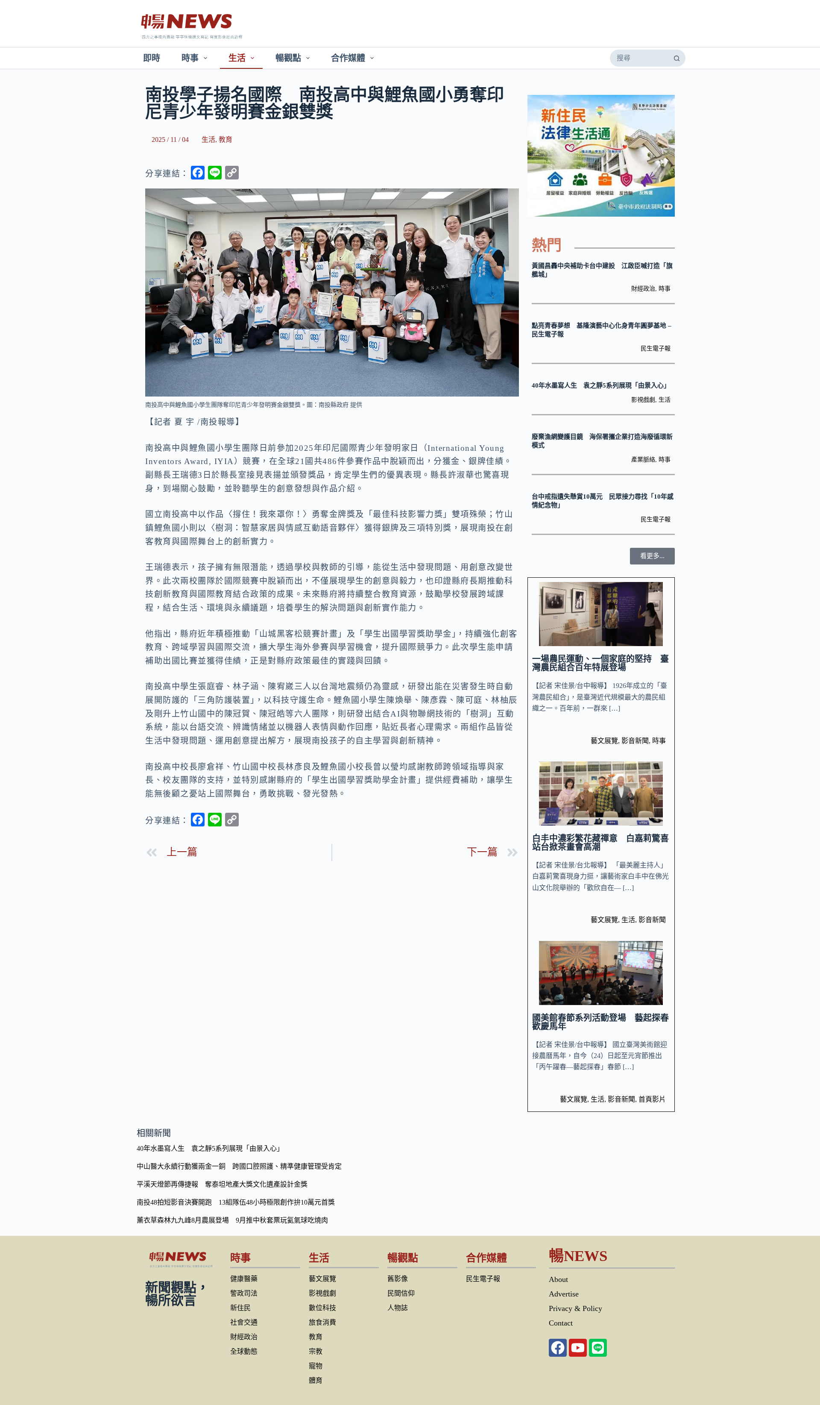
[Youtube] (578, 1348)
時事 (190, 58)
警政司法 (244, 1293)
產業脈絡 (643, 459)
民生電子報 (656, 348)
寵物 (315, 1366)
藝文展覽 (604, 740)
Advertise (564, 1294)
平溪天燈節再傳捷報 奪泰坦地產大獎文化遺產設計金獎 (222, 1184)
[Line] (598, 1348)
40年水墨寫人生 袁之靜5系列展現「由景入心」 (601, 385)
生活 (237, 58)
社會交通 (244, 1322)
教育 (225, 139)
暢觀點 (288, 58)
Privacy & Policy (575, 1308)
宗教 (315, 1351)
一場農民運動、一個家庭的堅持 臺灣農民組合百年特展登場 (600, 663)
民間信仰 (401, 1293)
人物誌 (397, 1307)
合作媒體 (348, 58)
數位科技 (322, 1307)
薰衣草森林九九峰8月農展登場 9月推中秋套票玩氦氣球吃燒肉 (232, 1220)
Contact (561, 1323)
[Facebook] (558, 1348)
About (558, 1279)
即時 (151, 58)
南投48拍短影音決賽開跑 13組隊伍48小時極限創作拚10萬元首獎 (236, 1202)
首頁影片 (652, 1099)
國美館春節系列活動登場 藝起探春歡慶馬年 (600, 1022)
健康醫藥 (244, 1278)
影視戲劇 (643, 400)
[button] (652, 556)
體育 (315, 1380)
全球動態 (244, 1351)
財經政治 (643, 288)
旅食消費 (322, 1322)
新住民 (240, 1307)
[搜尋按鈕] (676, 58)
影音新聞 (635, 740)
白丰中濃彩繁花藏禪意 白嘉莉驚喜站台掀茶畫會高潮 (600, 843)
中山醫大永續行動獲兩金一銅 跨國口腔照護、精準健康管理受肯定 (239, 1166)
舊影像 (397, 1278)
